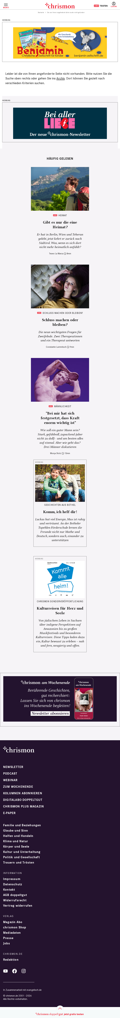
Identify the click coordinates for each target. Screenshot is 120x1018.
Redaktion (11, 960)
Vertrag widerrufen (17, 906)
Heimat (62, 215)
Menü (5, 7)
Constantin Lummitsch (56, 347)
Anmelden (114, 5)
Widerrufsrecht (15, 900)
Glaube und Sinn (15, 831)
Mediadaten (12, 933)
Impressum (11, 879)
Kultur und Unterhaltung (22, 852)
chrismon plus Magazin (23, 806)
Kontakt (9, 890)
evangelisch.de (34, 989)
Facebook (14, 971)
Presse (8, 938)
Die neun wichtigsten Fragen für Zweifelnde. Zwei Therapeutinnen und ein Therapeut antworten (60, 336)
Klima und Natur (15, 841)
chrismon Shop (14, 927)
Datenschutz (12, 884)
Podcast (10, 773)
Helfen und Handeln (18, 836)
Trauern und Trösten (18, 862)
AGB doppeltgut (15, 895)
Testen (101, 6)
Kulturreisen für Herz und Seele (60, 611)
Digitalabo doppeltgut (22, 800)
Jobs (6, 943)
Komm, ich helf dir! (60, 512)
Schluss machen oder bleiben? (62, 312)
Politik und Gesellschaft (21, 857)
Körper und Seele (16, 846)
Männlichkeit (62, 406)
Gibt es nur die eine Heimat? (60, 225)
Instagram (23, 971)
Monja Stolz (55, 453)
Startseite (41, 12)
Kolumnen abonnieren (22, 793)
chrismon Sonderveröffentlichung (60, 601)
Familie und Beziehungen (22, 825)
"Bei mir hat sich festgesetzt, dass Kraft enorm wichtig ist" (60, 418)
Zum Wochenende (18, 787)
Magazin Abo (12, 922)
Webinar (10, 780)
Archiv (60, 78)
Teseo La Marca (56, 253)
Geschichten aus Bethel (60, 504)
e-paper (9, 813)
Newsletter (13, 767)
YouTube (5, 971)
